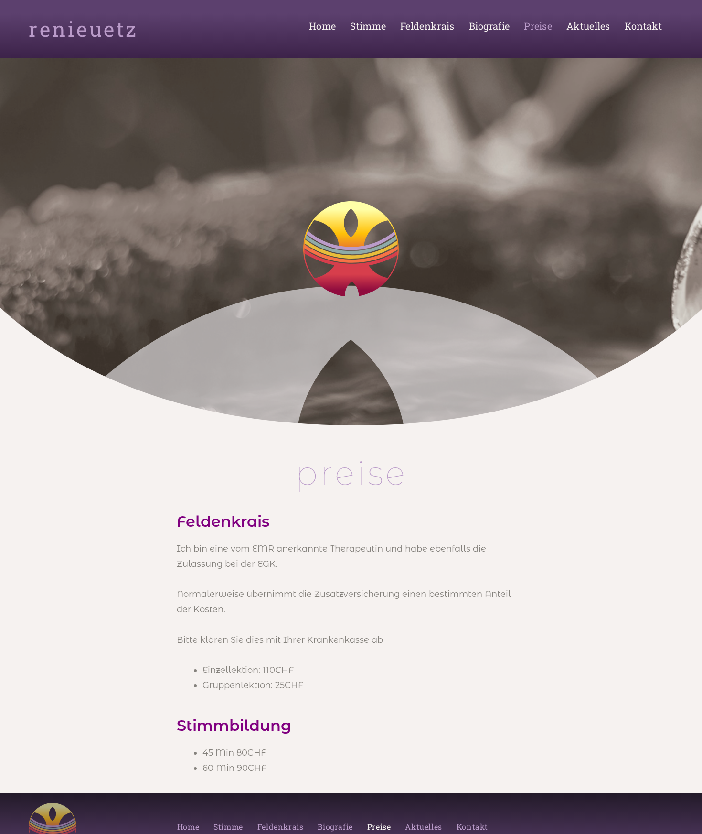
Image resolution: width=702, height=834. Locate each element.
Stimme (368, 26)
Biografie (489, 26)
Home (322, 26)
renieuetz (83, 29)
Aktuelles (588, 26)
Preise (538, 26)
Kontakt (643, 26)
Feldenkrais (427, 26)
